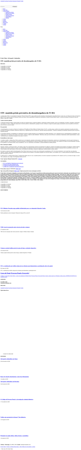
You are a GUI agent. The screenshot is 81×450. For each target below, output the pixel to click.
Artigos (4, 24)
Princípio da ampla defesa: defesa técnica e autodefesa (14, 435)
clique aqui (18, 168)
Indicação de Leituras (10, 13)
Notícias (7, 17)
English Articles (9, 14)
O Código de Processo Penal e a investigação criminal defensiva (17, 399)
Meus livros (5, 22)
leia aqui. (20, 158)
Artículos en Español (10, 15)
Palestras (5, 21)
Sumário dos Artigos (10, 12)
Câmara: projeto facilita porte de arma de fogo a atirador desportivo (18, 248)
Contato (4, 23)
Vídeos (4, 19)
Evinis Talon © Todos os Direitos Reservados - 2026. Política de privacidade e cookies (18, 446)
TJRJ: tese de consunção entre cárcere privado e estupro (15, 227)
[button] (40, 26)
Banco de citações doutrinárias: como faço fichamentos (15, 376)
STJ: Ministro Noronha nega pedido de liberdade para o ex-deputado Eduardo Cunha (23, 208)
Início (4, 8)
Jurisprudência (8, 16)
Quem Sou (5, 9)
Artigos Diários (6, 11)
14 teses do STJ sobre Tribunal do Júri (10, 164)
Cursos (4, 20)
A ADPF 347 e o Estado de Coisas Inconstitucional (13, 166)
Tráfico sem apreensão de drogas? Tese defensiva (13, 417)
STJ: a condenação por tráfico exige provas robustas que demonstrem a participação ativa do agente (27, 266)
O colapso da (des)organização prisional (11, 165)
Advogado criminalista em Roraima (10, 381)
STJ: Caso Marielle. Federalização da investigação (13, 163)
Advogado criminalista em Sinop (9, 359)
